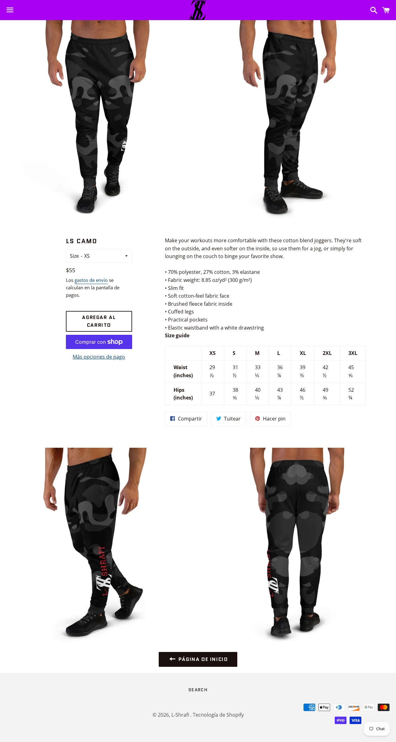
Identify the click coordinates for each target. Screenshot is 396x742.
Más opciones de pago (99, 356)
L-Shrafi (180, 714)
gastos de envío (91, 280)
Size (74, 255)
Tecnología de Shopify (218, 714)
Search (198, 690)
